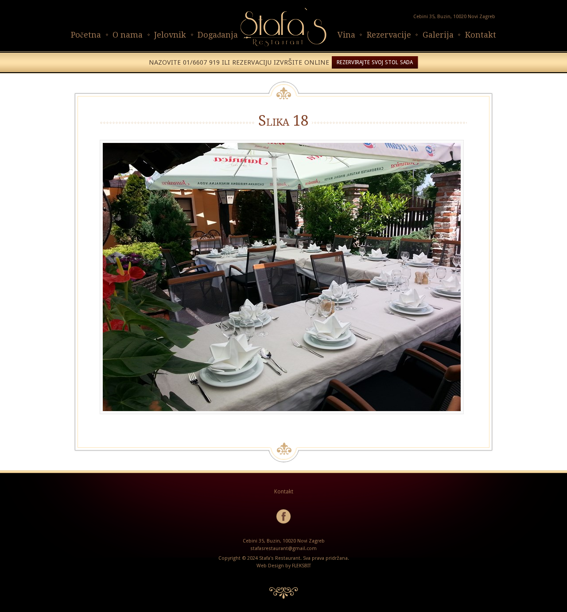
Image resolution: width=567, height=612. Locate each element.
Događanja (218, 34)
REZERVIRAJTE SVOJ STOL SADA (375, 62)
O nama (128, 34)
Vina (346, 34)
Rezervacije (389, 34)
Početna (86, 34)
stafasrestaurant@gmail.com (283, 548)
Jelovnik (170, 34)
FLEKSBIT (301, 566)
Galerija (438, 34)
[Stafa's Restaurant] (283, 46)
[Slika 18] (283, 277)
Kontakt (480, 34)
